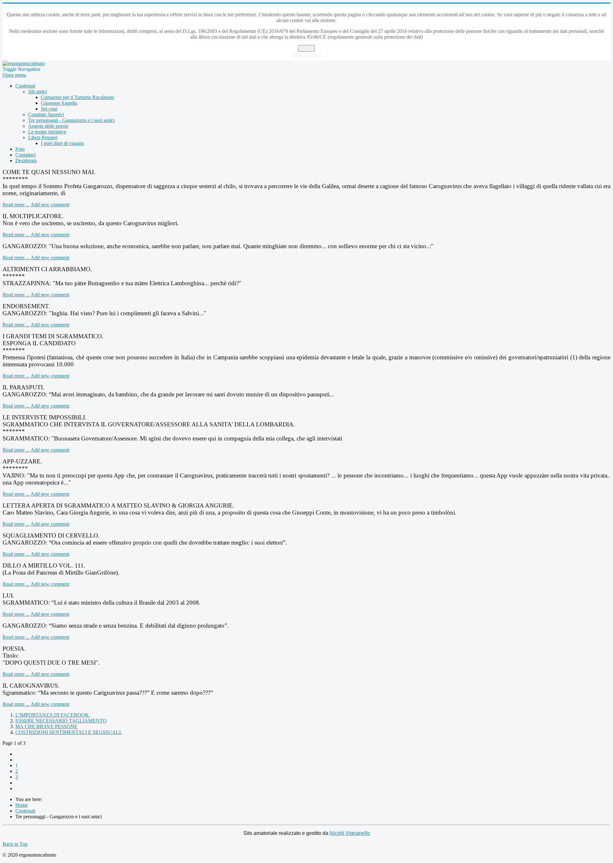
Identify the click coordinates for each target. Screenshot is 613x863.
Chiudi (306, 48)
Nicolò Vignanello (349, 833)
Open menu (14, 75)
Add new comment (50, 204)
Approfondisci (306, 54)
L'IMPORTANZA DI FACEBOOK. (52, 715)
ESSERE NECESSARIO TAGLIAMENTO (61, 720)
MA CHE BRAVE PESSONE (46, 726)
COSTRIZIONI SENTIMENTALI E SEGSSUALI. (68, 732)
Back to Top (15, 844)
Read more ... (16, 204)
